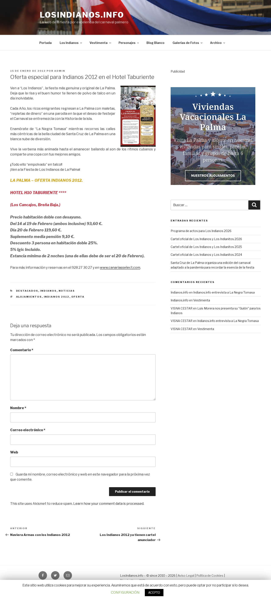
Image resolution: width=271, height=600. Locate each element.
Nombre (18, 408)
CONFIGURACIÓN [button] (125, 592)
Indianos (48, 290)
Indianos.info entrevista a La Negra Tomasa (224, 292)
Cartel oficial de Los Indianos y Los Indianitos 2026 (206, 239)
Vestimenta (99, 43)
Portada (45, 43)
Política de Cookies (209, 575)
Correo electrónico (27, 430)
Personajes (127, 43)
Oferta (78, 296)
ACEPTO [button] (154, 592)
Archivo (216, 43)
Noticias (67, 290)
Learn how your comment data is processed (108, 504)
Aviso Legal (186, 575)
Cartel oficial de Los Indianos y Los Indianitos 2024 (206, 254)
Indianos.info (179, 292)
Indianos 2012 (56, 296)
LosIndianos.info (82, 15)
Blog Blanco (156, 43)
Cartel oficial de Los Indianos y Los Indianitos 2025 (206, 247)
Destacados (27, 290)
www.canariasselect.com (120, 268)
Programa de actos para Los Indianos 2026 (201, 231)
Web (14, 452)
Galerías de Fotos (186, 43)
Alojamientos (29, 296)
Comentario (21, 350)
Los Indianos (69, 43)
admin (59, 70)
